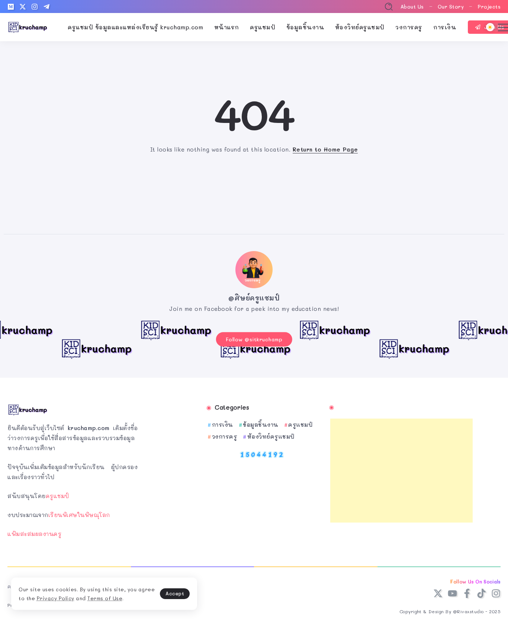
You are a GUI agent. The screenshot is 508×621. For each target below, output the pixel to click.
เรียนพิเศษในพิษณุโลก (79, 514)
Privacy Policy (55, 598)
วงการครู (224, 436)
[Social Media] (10, 6)
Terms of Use (104, 598)
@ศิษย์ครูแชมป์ (254, 297)
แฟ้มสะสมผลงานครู (34, 533)
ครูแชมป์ (57, 496)
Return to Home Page (325, 149)
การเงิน (222, 424)
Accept (174, 593)
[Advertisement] (401, 471)
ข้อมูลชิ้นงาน (261, 424)
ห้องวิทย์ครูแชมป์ (271, 436)
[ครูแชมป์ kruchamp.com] (27, 26)
